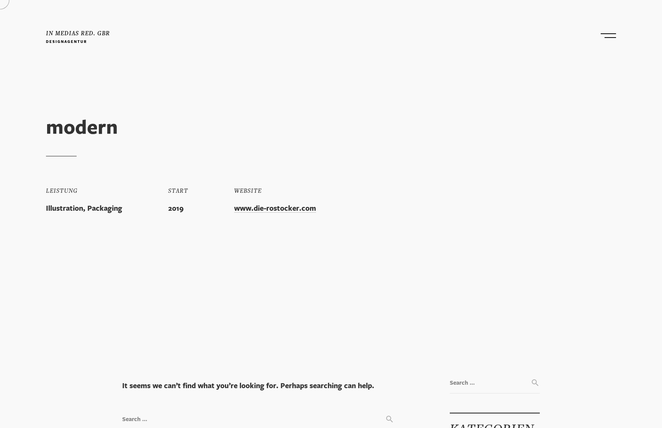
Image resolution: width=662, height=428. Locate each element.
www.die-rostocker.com (275, 209)
